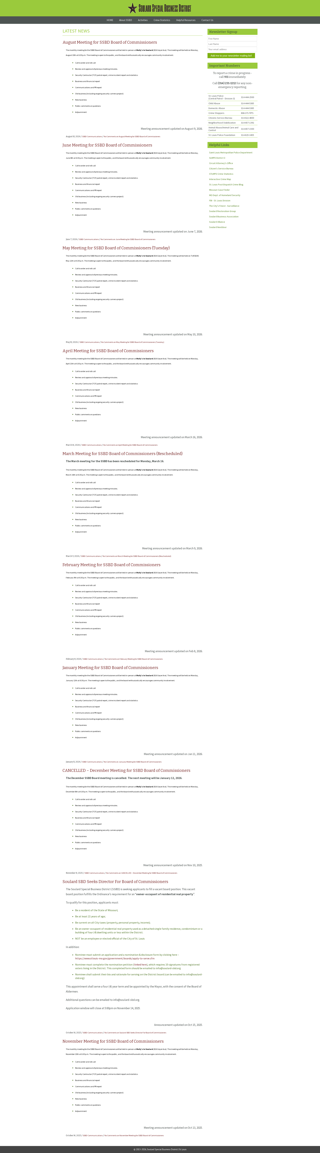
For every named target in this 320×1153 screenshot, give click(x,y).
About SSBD (125, 20)
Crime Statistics (162, 20)
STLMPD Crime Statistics (221, 173)
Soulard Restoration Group (222, 211)
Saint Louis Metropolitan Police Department (230, 152)
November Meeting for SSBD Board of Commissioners (113, 1041)
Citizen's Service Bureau (221, 168)
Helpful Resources (186, 20)
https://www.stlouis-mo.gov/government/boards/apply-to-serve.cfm (114, 958)
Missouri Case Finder (219, 189)
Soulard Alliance (217, 221)
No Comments (132, 136)
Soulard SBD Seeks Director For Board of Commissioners (115, 881)
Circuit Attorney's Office (221, 163)
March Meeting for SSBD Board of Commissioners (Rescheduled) (122, 453)
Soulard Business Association (223, 216)
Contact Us (207, 20)
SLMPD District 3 (217, 157)
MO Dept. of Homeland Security (224, 195)
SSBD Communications (92, 136)
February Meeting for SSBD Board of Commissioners (111, 564)
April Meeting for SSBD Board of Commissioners (108, 350)
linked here (140, 964)
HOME (110, 20)
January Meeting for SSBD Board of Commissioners (110, 667)
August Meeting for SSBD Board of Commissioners (109, 42)
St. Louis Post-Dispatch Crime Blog (226, 184)
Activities (143, 20)
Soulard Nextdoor (218, 227)
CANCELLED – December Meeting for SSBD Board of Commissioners (126, 770)
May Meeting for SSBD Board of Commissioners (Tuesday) (116, 248)
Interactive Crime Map (220, 179)
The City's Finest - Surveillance (224, 205)
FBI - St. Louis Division (219, 200)
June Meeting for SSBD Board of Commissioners (107, 145)
